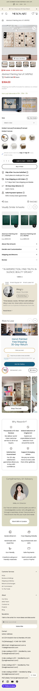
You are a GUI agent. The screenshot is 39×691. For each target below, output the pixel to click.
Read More (7, 311)
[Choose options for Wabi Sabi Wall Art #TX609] (36, 403)
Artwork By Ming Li (22, 296)
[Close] (36, 326)
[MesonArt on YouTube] (12, 681)
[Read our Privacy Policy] (34, 358)
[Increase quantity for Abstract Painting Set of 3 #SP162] (8, 161)
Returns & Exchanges (8, 583)
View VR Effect (20, 59)
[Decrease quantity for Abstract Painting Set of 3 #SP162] (4, 161)
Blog (3, 610)
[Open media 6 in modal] (34, 28)
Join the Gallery (20, 364)
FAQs (3, 575)
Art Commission (7, 586)
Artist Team (5, 602)
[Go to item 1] (12, 64)
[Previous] (3, 9)
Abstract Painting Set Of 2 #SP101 (28, 235)
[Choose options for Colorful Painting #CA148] (6, 403)
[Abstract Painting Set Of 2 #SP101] (28, 220)
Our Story (5, 599)
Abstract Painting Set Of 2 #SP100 (10, 235)
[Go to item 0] (4, 64)
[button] (35, 207)
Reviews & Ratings (7, 578)
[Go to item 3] (26, 64)
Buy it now (19, 167)
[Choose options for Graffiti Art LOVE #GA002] (10, 403)
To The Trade (6, 589)
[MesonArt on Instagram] (8, 681)
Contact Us (5, 604)
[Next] (36, 9)
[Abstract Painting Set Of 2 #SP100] (10, 220)
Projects (4, 607)
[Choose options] (16, 226)
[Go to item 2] (19, 64)
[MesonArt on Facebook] (3, 681)
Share (6, 201)
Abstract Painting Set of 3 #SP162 (17, 20)
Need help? (33, 201)
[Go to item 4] (33, 64)
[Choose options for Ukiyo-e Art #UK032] (15, 403)
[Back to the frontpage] (3, 20)
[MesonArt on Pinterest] (17, 681)
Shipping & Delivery (8, 581)
